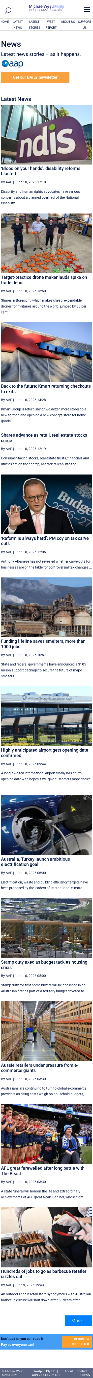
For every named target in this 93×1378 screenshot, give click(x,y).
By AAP (6, 182)
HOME (4, 22)
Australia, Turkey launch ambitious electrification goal (35, 861)
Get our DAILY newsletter (35, 77)
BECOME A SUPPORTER (80, 1341)
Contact (82, 1371)
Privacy (85, 1375)
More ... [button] (78, 1320)
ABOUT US (68, 22)
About (69, 1371)
